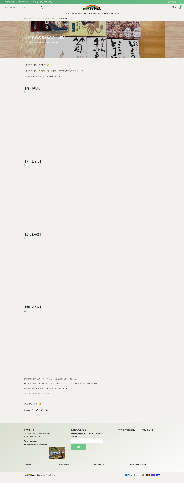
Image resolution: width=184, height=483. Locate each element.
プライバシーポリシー (137, 465)
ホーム (67, 13)
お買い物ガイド (94, 13)
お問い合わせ (172, 2)
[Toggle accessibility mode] (179, 2)
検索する (42, 7)
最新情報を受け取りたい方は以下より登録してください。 (86, 435)
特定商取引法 (99, 465)
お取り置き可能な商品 (79, 13)
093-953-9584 (32, 441)
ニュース (37, 18)
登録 (78, 447)
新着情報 (46, 18)
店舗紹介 (105, 13)
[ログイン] (174, 7)
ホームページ (28, 18)
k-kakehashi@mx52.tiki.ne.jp (37, 444)
